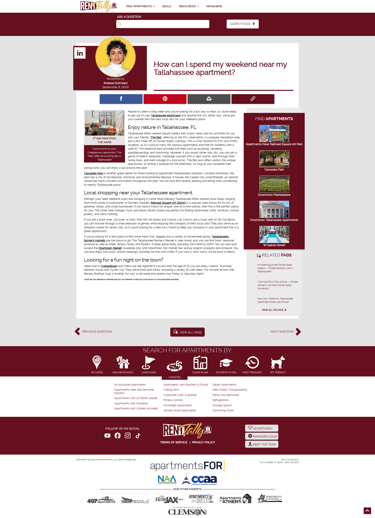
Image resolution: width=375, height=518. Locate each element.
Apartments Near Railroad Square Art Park (274, 144)
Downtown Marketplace (274, 194)
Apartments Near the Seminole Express (134, 391)
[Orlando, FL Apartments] (101, 498)
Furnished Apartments (177, 405)
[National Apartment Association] (167, 480)
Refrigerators (220, 400)
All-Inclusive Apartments (130, 384)
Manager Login (264, 436)
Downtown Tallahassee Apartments (274, 220)
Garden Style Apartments (179, 410)
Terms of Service (173, 442)
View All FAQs (191, 332)
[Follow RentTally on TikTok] (138, 436)
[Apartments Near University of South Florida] (201, 498)
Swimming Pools (223, 410)
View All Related (273, 310)
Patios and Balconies (225, 395)
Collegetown (109, 266)
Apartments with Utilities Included (136, 408)
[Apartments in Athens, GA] (236, 498)
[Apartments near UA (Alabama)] (269, 498)
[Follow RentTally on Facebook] (117, 436)
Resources (188, 6)
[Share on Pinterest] (165, 99)
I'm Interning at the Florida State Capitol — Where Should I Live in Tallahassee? (275, 268)
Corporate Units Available (179, 395)
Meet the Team (264, 444)
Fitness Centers (173, 400)
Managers (214, 6)
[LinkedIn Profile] (80, 53)
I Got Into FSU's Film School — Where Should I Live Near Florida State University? (277, 285)
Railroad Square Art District (168, 202)
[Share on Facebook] (121, 99)
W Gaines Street (274, 245)
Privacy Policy (203, 442)
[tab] (97, 365)
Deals (166, 6)
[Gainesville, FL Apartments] (135, 498)
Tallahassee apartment (165, 115)
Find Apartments (139, 6)
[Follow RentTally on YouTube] (107, 436)
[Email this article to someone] (209, 99)
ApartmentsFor (104, 459)
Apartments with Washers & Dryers (185, 384)
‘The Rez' (156, 137)
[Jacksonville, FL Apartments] (169, 498)
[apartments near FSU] (98, 6)
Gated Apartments (224, 384)
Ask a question (129, 17)
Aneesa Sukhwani (116, 83)
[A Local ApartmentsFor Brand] (187, 465)
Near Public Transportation (229, 389)
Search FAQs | (241, 24)
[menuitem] (138, 384)
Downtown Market (110, 248)
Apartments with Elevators (131, 403)
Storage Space (222, 405)
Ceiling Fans (171, 389)
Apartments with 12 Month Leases (136, 398)
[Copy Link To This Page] (252, 99)
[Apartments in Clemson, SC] (187, 511)
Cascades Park (93, 173)
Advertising (262, 428)
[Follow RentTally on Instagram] (128, 436)
